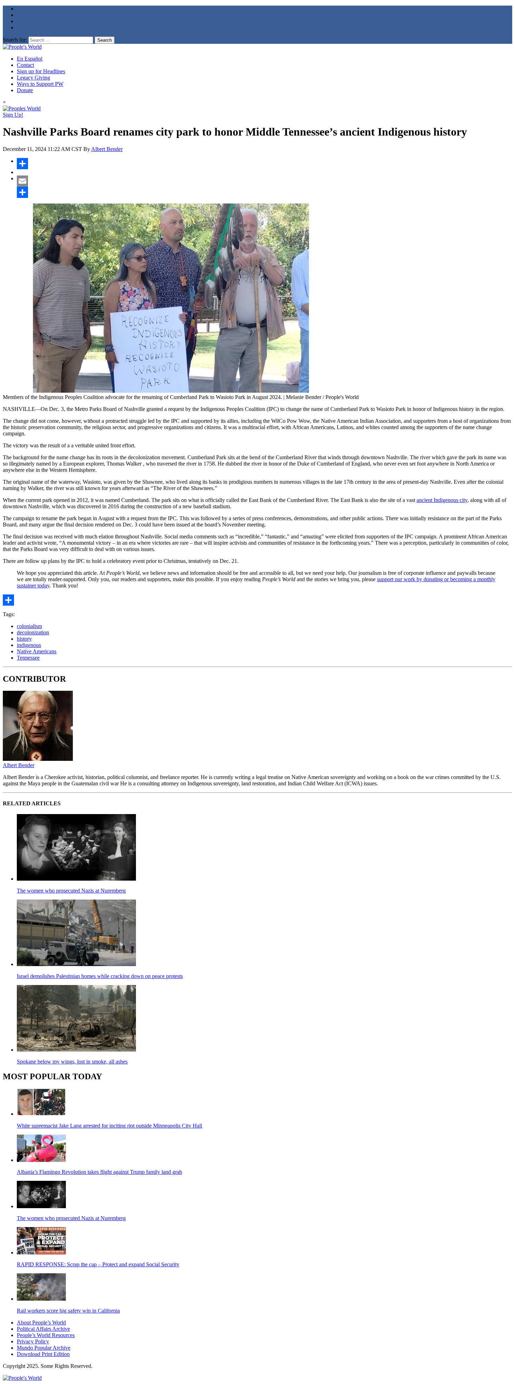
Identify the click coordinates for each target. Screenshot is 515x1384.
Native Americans (36, 651)
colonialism (29, 626)
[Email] (264, 181)
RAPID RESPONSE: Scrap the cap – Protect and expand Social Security (98, 1264)
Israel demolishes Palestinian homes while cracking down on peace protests (100, 976)
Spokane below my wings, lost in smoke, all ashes (72, 1062)
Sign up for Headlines (41, 71)
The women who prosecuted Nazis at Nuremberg (71, 891)
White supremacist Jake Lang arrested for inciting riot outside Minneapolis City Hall (109, 1126)
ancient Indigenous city (442, 500)
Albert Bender (107, 149)
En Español (29, 59)
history (24, 639)
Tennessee (28, 658)
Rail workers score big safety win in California (68, 1311)
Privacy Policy (33, 1341)
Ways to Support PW (40, 84)
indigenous (29, 645)
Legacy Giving (33, 78)
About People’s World (41, 1323)
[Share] (264, 163)
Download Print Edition (43, 1354)
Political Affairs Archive (43, 1329)
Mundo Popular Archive (43, 1348)
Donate (25, 90)
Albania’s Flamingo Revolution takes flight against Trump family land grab (99, 1172)
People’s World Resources (46, 1335)
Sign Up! (13, 115)
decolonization (33, 632)
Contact (25, 65)
